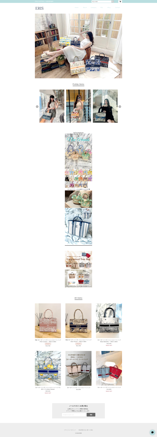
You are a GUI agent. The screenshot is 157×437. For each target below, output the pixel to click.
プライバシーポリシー (70, 430)
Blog (109, 7)
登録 (91, 414)
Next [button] (119, 106)
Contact (117, 7)
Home (76, 7)
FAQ (101, 7)
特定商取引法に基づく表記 (86, 430)
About (85, 7)
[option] (51, 106)
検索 (112, 1)
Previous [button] (37, 106)
